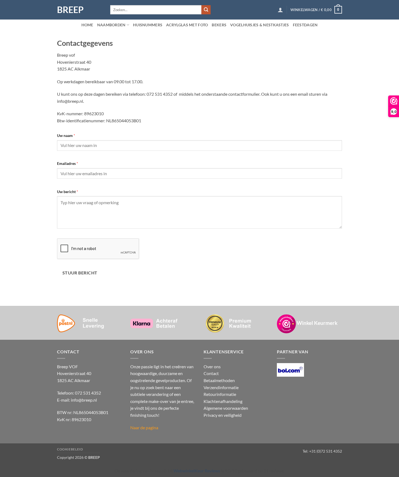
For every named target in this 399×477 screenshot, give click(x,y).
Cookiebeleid (70, 449)
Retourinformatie (220, 394)
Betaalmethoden (219, 380)
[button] (280, 10)
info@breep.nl (84, 399)
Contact (211, 373)
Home (87, 25)
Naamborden (111, 25)
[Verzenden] (206, 9)
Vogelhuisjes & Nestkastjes (259, 25)
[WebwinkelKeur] (286, 323)
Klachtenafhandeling (223, 401)
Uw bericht (67, 191)
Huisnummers (147, 25)
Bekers (219, 25)
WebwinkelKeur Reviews (196, 470)
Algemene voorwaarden (226, 408)
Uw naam (66, 135)
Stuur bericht (79, 272)
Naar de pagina (144, 427)
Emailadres (67, 163)
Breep (70, 9)
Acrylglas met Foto (187, 25)
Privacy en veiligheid (223, 415)
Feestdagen (305, 25)
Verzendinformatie (221, 387)
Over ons (212, 366)
